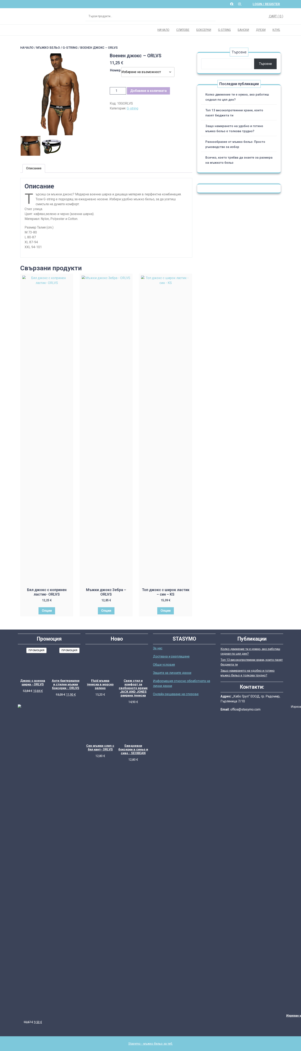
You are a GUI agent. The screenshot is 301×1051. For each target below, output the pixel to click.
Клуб (276, 30)
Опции (47, 611)
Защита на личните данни (172, 673)
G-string (224, 30)
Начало (163, 30)
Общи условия (164, 665)
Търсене (210, 16)
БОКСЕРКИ (203, 30)
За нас (157, 648)
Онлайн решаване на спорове (176, 694)
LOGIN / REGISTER (266, 4)
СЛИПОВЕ (182, 30)
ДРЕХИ (261, 30)
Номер (115, 70)
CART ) (275, 16)
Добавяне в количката (148, 91)
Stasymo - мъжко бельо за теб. (150, 1043)
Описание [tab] (34, 168)
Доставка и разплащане (171, 656)
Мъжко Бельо (48, 48)
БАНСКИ (243, 30)
